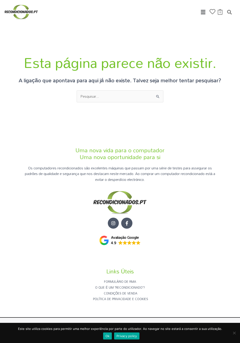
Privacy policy (126, 336)
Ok (107, 336)
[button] (203, 12)
